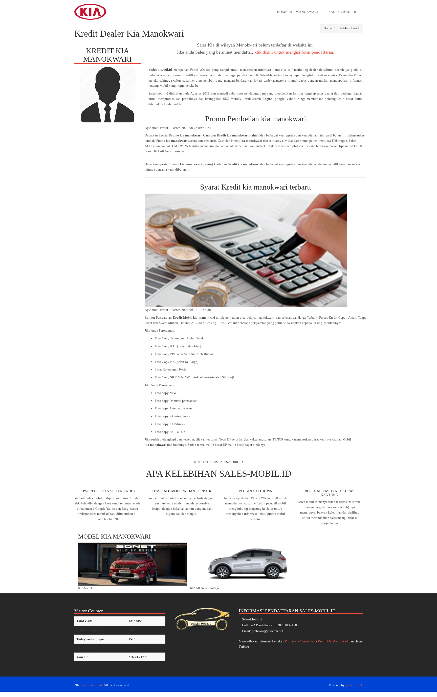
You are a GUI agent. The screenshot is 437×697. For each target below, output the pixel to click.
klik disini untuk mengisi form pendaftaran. (294, 52)
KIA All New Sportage (205, 588)
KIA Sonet (85, 588)
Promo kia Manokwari (300, 641)
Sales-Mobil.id (343, 12)
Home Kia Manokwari (297, 12)
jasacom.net (354, 685)
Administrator (158, 128)
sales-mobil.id (92, 685)
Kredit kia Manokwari (333, 641)
